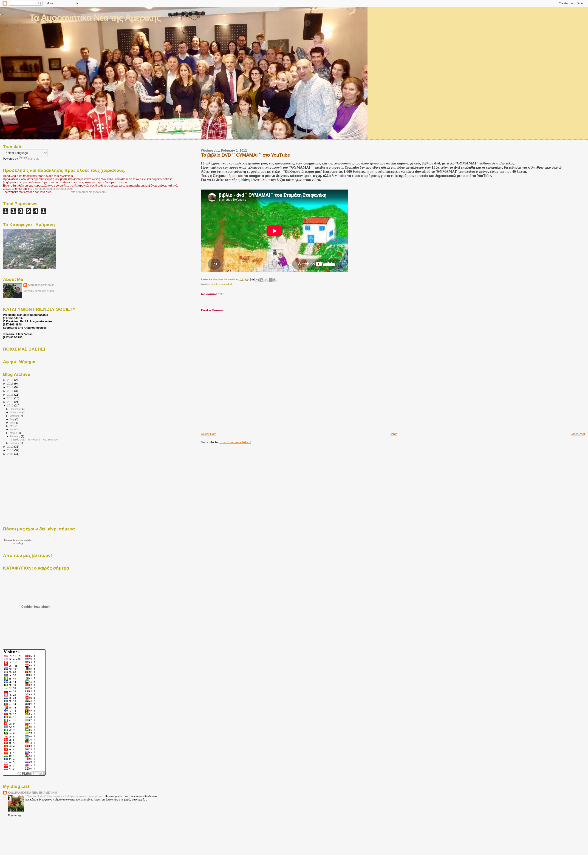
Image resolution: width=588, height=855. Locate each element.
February (15, 436)
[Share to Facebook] (270, 280)
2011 (10, 446)
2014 (10, 398)
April (12, 429)
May (12, 426)
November (16, 412)
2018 (10, 383)
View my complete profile (39, 291)
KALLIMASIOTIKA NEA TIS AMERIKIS (32, 792)
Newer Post (208, 434)
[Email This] (257, 280)
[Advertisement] (228, 422)
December (16, 409)
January (15, 443)
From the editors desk (220, 284)
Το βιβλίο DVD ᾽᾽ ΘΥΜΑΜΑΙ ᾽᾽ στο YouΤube (33, 439)
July (12, 419)
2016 (10, 390)
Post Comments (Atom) (235, 442)
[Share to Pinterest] (274, 280)
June (13, 422)
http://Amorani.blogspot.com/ (88, 192)
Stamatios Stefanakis (41, 285)
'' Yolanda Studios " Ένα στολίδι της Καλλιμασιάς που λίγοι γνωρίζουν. (64, 796)
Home (393, 434)
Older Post (578, 434)
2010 (10, 450)
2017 (10, 387)
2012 (10, 405)
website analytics (24, 540)
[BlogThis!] (261, 280)
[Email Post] (252, 279)
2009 (10, 453)
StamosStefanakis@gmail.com (53, 188)
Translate (34, 158)
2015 (10, 394)
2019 (10, 379)
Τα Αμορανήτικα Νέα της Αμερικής (95, 18)
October (15, 416)
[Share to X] (266, 280)
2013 (10, 401)
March (14, 433)
